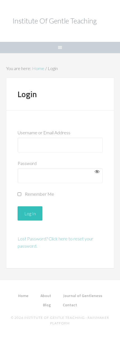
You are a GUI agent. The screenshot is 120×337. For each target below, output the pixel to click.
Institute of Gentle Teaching (55, 20)
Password (27, 163)
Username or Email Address (44, 132)
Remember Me (39, 194)
